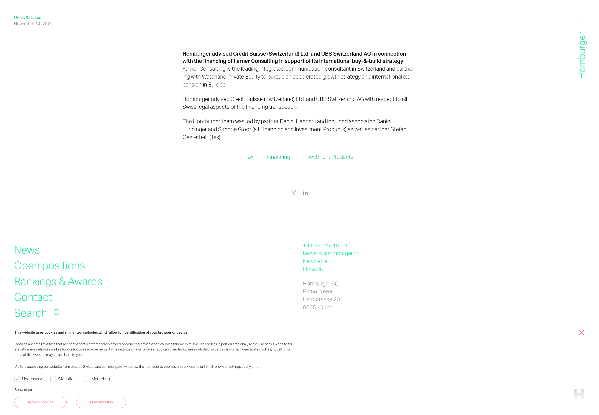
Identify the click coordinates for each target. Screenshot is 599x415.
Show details (24, 389)
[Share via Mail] (293, 193)
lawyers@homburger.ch (331, 253)
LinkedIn (313, 269)
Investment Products (328, 156)
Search (30, 312)
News (27, 249)
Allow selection (101, 402)
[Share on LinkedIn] (305, 192)
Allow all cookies (40, 402)
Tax (249, 156)
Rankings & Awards (58, 281)
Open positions (49, 265)
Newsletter (316, 261)
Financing (278, 156)
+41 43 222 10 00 (325, 245)
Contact (33, 296)
